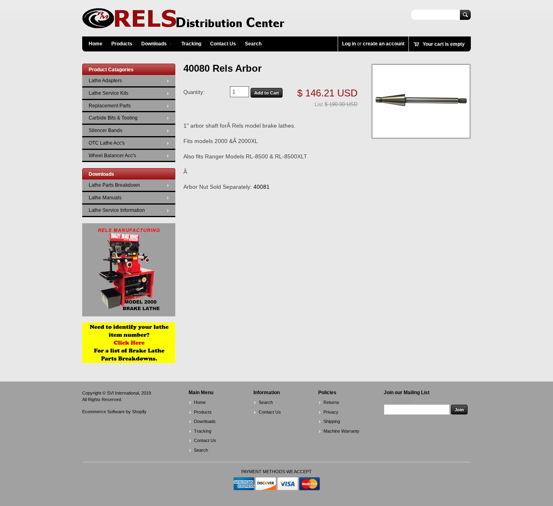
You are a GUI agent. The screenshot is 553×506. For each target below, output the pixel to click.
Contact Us (223, 44)
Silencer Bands (105, 130)
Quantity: (194, 92)
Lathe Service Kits (108, 93)
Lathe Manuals (105, 198)
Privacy (330, 412)
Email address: (398, 401)
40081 (261, 187)
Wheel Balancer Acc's (112, 155)
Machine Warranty (341, 431)
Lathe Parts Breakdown (114, 185)
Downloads (154, 44)
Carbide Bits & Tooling (113, 118)
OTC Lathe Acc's (107, 143)
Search (253, 44)
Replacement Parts (110, 106)
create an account (383, 44)
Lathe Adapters (105, 80)
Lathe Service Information (117, 210)
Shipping (331, 421)
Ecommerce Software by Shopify (114, 411)
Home (95, 44)
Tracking (191, 44)
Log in (349, 44)
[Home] (183, 24)
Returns (331, 402)
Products (121, 44)
